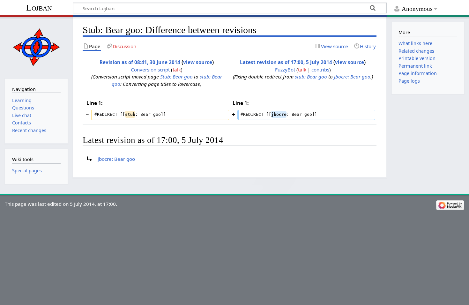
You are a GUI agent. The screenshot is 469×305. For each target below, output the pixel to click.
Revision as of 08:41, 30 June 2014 (140, 62)
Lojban (39, 7)
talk (177, 69)
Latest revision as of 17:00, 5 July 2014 (286, 62)
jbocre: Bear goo (352, 76)
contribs (320, 69)
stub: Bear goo (311, 76)
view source (197, 62)
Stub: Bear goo (176, 76)
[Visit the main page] (36, 47)
